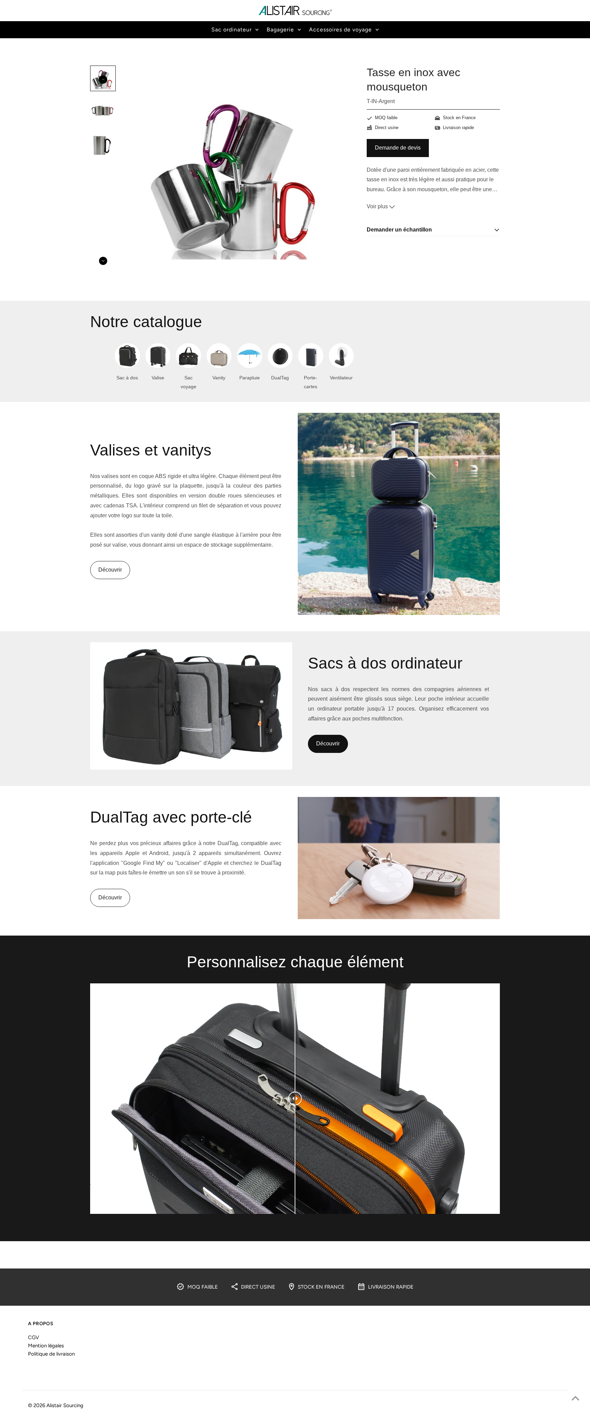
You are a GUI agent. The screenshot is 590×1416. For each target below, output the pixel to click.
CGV (33, 1337)
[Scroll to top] (575, 1398)
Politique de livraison (51, 1354)
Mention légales (46, 1346)
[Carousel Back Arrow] (103, 79)
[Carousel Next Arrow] (103, 260)
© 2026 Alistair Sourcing (55, 1405)
